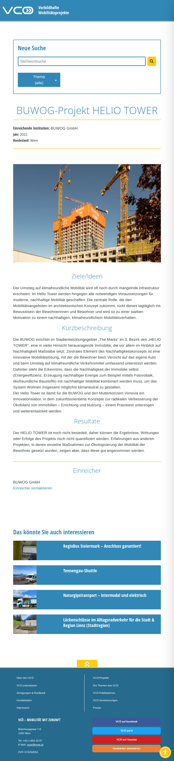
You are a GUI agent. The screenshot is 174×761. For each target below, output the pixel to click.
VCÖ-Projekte (101, 677)
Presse (97, 707)
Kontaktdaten (24, 700)
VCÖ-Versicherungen (105, 700)
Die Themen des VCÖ (105, 685)
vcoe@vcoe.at (35, 744)
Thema (39, 80)
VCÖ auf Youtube (126, 739)
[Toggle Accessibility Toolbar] (165, 752)
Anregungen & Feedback (31, 692)
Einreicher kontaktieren (32, 488)
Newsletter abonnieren (126, 748)
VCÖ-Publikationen (104, 692)
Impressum (23, 707)
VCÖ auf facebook (127, 721)
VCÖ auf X (127, 730)
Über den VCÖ (25, 677)
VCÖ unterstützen (27, 685)
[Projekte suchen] (151, 61)
